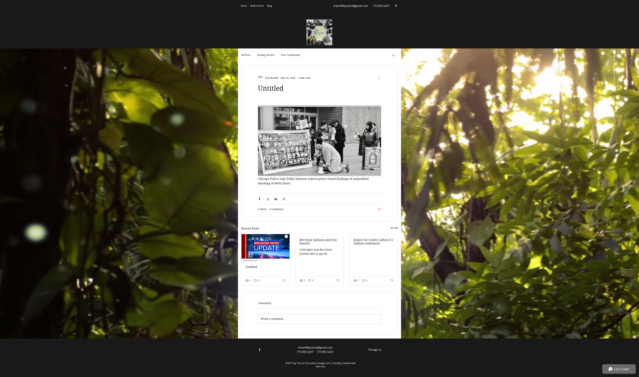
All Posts (245, 54)
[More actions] (379, 78)
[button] (393, 55)
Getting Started (265, 54)
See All (394, 227)
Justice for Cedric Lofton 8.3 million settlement (373, 241)
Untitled (251, 267)
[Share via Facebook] (259, 198)
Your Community (290, 54)
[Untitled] (265, 247)
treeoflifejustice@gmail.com (350, 6)
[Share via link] (284, 198)
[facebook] (396, 5)
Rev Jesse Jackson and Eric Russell (318, 241)
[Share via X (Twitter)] (267, 198)
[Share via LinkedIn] (275, 198)
